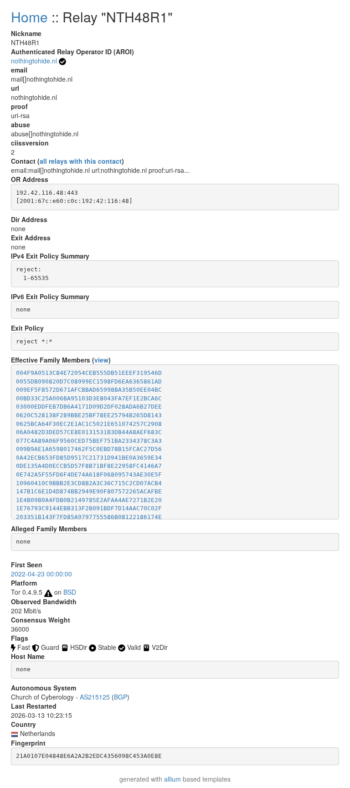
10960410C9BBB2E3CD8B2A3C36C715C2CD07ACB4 (89, 483)
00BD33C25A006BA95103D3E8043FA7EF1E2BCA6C (89, 398)
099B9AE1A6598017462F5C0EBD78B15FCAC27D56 (89, 449)
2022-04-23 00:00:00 (41, 573)
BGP (120, 696)
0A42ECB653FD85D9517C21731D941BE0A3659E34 (89, 457)
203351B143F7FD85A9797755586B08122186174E (89, 516)
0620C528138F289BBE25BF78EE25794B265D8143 (89, 415)
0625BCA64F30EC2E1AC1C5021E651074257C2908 (89, 423)
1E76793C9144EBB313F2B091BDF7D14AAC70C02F (89, 508)
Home (29, 16)
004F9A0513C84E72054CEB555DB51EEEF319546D (89, 372)
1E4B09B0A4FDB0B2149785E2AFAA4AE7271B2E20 (89, 500)
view (101, 359)
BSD (69, 591)
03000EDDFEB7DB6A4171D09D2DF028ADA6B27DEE (89, 406)
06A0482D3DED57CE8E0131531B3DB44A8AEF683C (89, 432)
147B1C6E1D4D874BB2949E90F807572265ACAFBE (89, 491)
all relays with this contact (81, 161)
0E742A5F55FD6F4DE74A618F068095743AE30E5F (89, 474)
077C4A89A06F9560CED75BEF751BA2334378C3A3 (89, 440)
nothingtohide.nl (34, 60)
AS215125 (95, 696)
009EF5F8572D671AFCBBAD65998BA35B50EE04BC (89, 389)
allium (172, 778)
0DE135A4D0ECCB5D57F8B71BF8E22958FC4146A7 (89, 465)
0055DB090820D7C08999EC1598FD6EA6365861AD (89, 381)
